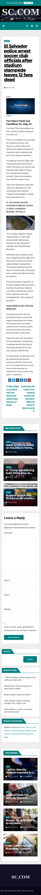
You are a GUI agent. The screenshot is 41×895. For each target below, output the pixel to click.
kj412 (6, 890)
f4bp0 (18, 890)
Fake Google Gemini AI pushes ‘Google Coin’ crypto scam (19, 848)
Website (7, 609)
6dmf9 (10, 890)
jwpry (27, 890)
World (7, 41)
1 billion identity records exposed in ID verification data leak (20, 772)
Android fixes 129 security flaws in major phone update (19, 797)
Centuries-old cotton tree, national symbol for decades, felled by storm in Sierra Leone (28, 397)
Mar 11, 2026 (13, 776)
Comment (8, 533)
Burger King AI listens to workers (17, 695)
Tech (7, 766)
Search (7, 651)
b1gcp (31, 890)
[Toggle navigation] (36, 26)
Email (7, 595)
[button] (27, 26)
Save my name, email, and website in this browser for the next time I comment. (20, 628)
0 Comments (28, 776)
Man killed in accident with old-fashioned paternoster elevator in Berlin (12, 395)
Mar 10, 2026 (13, 802)
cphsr (14, 890)
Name (7, 580)
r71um (23, 890)
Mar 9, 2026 (12, 852)
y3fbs (2, 890)
